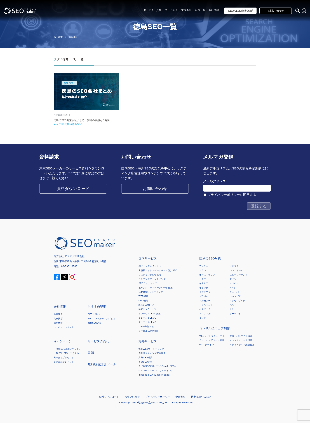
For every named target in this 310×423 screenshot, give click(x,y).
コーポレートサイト (64, 327)
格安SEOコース (146, 305)
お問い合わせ (275, 10)
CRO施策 (143, 300)
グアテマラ (205, 292)
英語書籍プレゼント (64, 362)
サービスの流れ (98, 341)
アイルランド (206, 305)
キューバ (234, 292)
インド (202, 318)
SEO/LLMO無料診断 (240, 10)
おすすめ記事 (97, 306)
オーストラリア (207, 274)
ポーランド (235, 313)
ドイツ (233, 279)
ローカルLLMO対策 (148, 331)
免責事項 (180, 396)
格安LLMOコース (147, 309)
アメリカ (203, 266)
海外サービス (147, 341)
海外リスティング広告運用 (152, 353)
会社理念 (58, 314)
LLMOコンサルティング (150, 292)
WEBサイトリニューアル (212, 336)
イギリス (234, 266)
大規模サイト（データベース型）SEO (157, 270)
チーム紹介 (171, 10)
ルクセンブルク (237, 300)
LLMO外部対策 (146, 326)
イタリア (203, 283)
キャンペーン (63, 341)
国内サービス (147, 258)
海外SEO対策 (145, 357)
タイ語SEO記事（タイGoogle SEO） (157, 366)
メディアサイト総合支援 (242, 344)
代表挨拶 (58, 318)
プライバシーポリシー (224, 195)
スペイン (234, 283)
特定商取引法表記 (201, 396)
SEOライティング (147, 283)
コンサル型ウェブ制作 (214, 328)
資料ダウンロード (73, 188)
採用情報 (58, 323)
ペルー (233, 305)
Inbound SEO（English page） (155, 375)
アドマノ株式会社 (74, 256)
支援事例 (186, 10)
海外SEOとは (95, 323)
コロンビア (235, 296)
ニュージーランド (239, 274)
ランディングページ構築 (211, 340)
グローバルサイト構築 (241, 336)
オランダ (203, 287)
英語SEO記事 (145, 362)
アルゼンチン (206, 300)
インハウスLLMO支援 (149, 313)
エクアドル (205, 313)
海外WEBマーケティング (151, 349)
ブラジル (203, 296)
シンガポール (236, 270)
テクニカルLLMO (147, 322)
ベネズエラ (205, 309)
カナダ (202, 279)
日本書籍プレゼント (64, 357)
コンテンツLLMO (147, 318)
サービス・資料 (152, 10)
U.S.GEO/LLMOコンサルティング (155, 370)
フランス (203, 270)
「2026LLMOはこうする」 (67, 353)
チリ (232, 309)
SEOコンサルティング (149, 266)
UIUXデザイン (206, 344)
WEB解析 (143, 296)
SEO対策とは (95, 314)
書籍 (91, 353)
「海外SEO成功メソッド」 (67, 349)
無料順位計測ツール (102, 364)
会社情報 (214, 10)
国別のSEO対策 (210, 258)
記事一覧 (200, 10)
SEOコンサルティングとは (101, 318)
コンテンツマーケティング (152, 279)
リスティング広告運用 (149, 274)
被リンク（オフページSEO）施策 (155, 287)
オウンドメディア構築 (241, 340)
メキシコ (234, 287)
